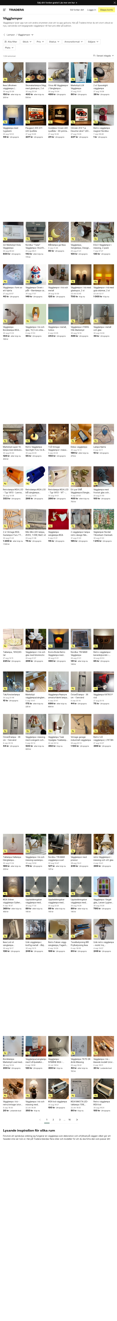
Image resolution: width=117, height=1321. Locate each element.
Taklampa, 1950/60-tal (12, 653)
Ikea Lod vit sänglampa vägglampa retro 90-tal (13, 944)
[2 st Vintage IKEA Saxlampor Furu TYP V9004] (13, 519)
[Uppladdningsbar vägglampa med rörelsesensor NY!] (36, 886)
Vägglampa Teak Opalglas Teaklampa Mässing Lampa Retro (58, 738)
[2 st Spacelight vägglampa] (103, 72)
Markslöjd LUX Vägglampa (77, 87)
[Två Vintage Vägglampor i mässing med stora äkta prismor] (58, 434)
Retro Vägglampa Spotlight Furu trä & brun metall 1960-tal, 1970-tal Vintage (35, 448)
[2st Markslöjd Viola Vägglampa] (13, 232)
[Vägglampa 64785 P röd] (103, 681)
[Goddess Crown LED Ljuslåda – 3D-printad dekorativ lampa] (58, 115)
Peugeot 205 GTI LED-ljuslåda (34, 129)
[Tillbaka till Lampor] (4, 35)
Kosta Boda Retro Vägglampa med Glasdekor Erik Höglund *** (56, 654)
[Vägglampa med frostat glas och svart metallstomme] (103, 476)
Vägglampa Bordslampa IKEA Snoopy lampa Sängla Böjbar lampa (13, 328)
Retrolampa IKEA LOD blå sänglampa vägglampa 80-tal (36, 491)
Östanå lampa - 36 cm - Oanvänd (79, 696)
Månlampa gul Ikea (57, 245)
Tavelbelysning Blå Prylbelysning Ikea (80, 943)
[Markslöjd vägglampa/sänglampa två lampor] (36, 681)
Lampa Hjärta (99, 447)
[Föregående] (41, 1119)
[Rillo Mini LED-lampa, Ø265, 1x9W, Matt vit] (36, 519)
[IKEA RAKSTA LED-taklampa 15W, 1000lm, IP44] (81, 1088)
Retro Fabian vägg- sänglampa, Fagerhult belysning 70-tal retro (58, 944)
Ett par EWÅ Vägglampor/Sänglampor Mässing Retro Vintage (81, 491)
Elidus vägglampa (79, 447)
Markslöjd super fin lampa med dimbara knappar (12, 448)
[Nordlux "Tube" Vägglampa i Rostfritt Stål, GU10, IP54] (36, 232)
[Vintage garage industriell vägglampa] (81, 724)
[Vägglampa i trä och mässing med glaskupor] (36, 1088)
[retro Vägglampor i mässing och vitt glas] (103, 844)
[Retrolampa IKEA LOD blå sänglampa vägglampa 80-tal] (36, 476)
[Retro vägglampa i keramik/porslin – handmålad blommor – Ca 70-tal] (103, 639)
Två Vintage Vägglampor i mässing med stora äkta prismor (58, 448)
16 (69, 1119)
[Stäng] (114, 2)
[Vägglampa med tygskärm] (13, 115)
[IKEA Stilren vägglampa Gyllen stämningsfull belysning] (13, 886)
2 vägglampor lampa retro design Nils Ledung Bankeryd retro (80, 533)
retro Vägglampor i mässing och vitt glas (103, 858)
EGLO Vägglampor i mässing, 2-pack (102, 246)
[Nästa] (76, 1119)
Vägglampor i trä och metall (58, 289)
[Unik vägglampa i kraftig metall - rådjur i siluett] (36, 929)
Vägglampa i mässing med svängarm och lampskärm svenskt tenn (35, 738)
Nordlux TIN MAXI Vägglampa (79, 653)
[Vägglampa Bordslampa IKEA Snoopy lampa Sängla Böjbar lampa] (13, 314)
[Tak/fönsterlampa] (13, 681)
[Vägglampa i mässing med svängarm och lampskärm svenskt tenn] (36, 724)
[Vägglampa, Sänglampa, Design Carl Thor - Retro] (81, 232)
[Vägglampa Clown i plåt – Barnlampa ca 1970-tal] (36, 274)
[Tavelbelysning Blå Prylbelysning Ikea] (81, 929)
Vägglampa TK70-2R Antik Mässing (80, 1060)
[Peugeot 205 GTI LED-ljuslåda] (36, 115)
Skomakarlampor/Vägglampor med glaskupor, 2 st (36, 87)
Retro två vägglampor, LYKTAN (103, 738)
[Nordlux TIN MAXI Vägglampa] (81, 639)
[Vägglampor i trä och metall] (58, 274)
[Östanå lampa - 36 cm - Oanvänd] (81, 681)
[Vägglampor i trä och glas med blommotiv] (36, 639)
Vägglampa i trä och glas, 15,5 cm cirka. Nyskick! (35, 328)
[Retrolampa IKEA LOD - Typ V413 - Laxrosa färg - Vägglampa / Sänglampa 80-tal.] (13, 476)
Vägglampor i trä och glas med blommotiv (35, 653)
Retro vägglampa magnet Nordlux (101, 129)
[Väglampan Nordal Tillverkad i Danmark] (103, 519)
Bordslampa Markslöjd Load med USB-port (12, 1061)
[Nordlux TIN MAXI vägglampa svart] (58, 844)
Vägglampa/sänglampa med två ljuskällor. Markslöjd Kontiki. (36, 1061)
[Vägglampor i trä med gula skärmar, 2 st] (103, 274)
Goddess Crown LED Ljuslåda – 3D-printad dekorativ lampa (58, 129)
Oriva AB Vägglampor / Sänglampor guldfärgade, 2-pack (58, 87)
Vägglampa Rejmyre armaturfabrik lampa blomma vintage (57, 696)
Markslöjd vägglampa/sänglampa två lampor (36, 696)
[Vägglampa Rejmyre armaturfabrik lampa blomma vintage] (58, 681)
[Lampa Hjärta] (103, 434)
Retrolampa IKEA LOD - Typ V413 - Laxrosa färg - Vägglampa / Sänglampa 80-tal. (13, 491)
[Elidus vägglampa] (81, 434)
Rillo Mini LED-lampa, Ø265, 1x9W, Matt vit (36, 533)
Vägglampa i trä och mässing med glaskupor (35, 1103)
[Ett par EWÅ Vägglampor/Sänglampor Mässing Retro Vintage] (81, 476)
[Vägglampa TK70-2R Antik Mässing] (81, 1046)
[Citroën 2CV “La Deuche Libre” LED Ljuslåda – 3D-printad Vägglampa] (81, 115)
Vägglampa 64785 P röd (103, 696)
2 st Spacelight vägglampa (100, 87)
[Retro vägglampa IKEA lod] (103, 1088)
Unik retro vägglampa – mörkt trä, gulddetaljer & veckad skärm (103, 944)
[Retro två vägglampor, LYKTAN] (103, 724)
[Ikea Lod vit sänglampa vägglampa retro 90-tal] (13, 929)
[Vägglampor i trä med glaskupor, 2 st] (81, 274)
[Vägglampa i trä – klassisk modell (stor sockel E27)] (103, 1046)
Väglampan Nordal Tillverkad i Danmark (102, 533)
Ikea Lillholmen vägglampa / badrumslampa (10, 87)
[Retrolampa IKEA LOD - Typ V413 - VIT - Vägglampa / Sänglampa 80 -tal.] (58, 476)
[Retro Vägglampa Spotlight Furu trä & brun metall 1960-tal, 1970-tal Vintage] (36, 434)
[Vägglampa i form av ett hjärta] (13, 274)
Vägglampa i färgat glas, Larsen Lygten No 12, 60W (102, 901)
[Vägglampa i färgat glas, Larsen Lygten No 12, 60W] (103, 886)
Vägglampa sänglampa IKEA (55, 533)
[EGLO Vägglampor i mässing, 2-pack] (103, 232)
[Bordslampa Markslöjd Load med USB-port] (13, 1046)
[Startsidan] (16, 9)
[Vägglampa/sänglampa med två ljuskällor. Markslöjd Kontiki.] (36, 1046)
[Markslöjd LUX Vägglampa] (81, 72)
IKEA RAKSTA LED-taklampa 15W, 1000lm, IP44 (79, 1103)
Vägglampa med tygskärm (10, 129)
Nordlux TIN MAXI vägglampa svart (56, 858)
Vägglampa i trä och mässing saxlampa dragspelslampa (35, 859)
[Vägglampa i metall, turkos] (58, 314)
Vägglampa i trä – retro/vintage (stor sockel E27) (12, 1103)
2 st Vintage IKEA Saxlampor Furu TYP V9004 (12, 533)
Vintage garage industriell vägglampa (81, 738)
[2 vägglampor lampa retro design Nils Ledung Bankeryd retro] (81, 519)
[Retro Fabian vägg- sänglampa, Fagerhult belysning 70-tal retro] (58, 929)
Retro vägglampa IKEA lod (101, 1103)
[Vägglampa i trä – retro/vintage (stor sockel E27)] (13, 1088)
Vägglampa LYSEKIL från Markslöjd (80, 328)
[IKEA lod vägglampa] (58, 1088)
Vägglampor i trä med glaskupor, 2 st (81, 289)
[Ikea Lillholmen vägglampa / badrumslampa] (13, 72)
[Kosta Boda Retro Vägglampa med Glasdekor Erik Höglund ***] (58, 639)
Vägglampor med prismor (79, 858)
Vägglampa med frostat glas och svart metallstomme (102, 491)
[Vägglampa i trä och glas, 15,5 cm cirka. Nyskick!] (36, 314)
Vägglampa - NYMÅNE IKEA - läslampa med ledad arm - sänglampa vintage (57, 1061)
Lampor (11, 35)
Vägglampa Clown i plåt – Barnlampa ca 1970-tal (35, 289)
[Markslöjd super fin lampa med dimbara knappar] (13, 434)
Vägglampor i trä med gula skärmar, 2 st (103, 289)
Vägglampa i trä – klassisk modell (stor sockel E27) (102, 1061)
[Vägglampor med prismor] (81, 844)
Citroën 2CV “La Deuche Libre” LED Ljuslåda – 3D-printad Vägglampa (81, 129)
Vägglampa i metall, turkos (57, 328)
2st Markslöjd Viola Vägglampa (12, 246)
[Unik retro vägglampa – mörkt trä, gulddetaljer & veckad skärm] (103, 929)
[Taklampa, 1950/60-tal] (13, 639)
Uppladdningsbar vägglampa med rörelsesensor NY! (34, 901)
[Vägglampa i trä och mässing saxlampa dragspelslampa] (36, 844)
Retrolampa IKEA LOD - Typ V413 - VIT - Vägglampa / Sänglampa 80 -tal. (58, 491)
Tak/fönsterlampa (11, 694)
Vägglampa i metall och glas (102, 328)
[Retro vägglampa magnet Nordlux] (103, 115)
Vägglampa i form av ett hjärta (12, 289)
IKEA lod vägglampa (57, 1101)
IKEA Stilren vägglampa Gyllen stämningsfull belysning (11, 901)
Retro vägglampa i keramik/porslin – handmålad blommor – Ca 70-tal (103, 654)
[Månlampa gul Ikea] (58, 232)
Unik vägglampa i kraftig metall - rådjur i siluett (36, 944)
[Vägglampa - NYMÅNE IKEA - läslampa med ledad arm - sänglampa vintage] (58, 1046)
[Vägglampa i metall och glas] (103, 314)
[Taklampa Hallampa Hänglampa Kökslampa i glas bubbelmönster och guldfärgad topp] (13, 844)
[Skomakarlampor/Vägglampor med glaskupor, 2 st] (36, 72)
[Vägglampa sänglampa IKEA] (58, 519)
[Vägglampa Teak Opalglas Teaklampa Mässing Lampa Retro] (58, 724)
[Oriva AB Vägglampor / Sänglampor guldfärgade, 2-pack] (58, 72)
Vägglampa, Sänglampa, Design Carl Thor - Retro (80, 246)
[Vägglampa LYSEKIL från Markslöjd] (81, 314)
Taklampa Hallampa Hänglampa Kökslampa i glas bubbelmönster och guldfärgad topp (12, 859)
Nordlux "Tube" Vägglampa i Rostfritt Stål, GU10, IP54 (36, 246)
